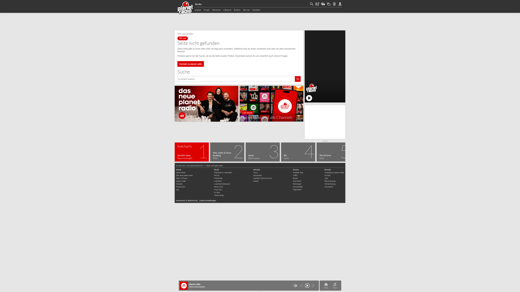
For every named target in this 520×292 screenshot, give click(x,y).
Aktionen (216, 10)
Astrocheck (257, 175)
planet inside (340, 3)
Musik (206, 10)
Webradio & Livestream (223, 173)
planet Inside (181, 181)
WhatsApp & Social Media (334, 173)
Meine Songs (219, 195)
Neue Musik (218, 187)
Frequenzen (180, 187)
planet (198, 10)
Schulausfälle (298, 187)
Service (246, 10)
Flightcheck (297, 190)
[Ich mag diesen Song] (302, 285)
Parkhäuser (297, 184)
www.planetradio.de (194, 166)
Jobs (326, 178)
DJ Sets (217, 192)
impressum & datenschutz (187, 201)
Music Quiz (218, 190)
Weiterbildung (329, 184)
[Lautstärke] (295, 285)
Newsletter (328, 187)
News (255, 173)
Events (237, 10)
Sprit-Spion (297, 181)
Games (256, 181)
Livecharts (218, 181)
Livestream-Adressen (222, 184)
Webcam (334, 3)
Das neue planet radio (184, 175)
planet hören (181, 173)
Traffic (323, 3)
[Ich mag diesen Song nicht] (312, 285)
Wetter (329, 3)
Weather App (298, 173)
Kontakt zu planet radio (190, 64)
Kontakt (256, 10)
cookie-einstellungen (207, 201)
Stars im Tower (181, 178)
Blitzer (295, 178)
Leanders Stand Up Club (262, 178)
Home (326, 288)
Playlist (317, 3)
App (177, 190)
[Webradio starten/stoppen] (307, 285)
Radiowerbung (329, 181)
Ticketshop (218, 178)
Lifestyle (227, 10)
